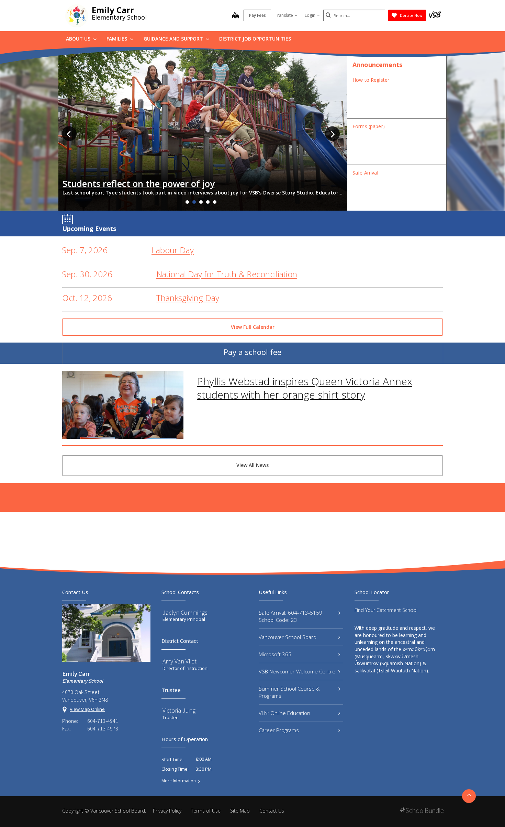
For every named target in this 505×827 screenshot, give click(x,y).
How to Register (370, 80)
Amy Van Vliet (179, 661)
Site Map (240, 810)
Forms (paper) (368, 126)
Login (310, 15)
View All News (252, 465)
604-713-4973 (102, 728)
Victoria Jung (178, 710)
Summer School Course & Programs (289, 692)
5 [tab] (214, 202)
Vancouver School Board (287, 637)
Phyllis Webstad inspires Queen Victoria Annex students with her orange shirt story (304, 388)
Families (117, 38)
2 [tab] (194, 202)
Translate (284, 15)
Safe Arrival (365, 172)
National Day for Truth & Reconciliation (226, 274)
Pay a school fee (252, 352)
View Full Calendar (252, 327)
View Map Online (87, 709)
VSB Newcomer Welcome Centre (297, 671)
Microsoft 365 (275, 654)
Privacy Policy (167, 810)
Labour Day (173, 250)
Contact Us (271, 810)
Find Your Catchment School (386, 610)
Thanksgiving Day (187, 297)
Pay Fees (257, 15)
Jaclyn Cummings (184, 612)
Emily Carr (113, 9)
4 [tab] (208, 202)
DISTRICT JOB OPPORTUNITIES (255, 38)
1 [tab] (187, 202)
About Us (79, 38)
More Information (178, 781)
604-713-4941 (102, 720)
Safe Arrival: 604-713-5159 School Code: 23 (290, 616)
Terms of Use (206, 810)
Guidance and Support (174, 38)
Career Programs (279, 730)
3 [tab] (201, 202)
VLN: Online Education (284, 712)
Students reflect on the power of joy (139, 183)
